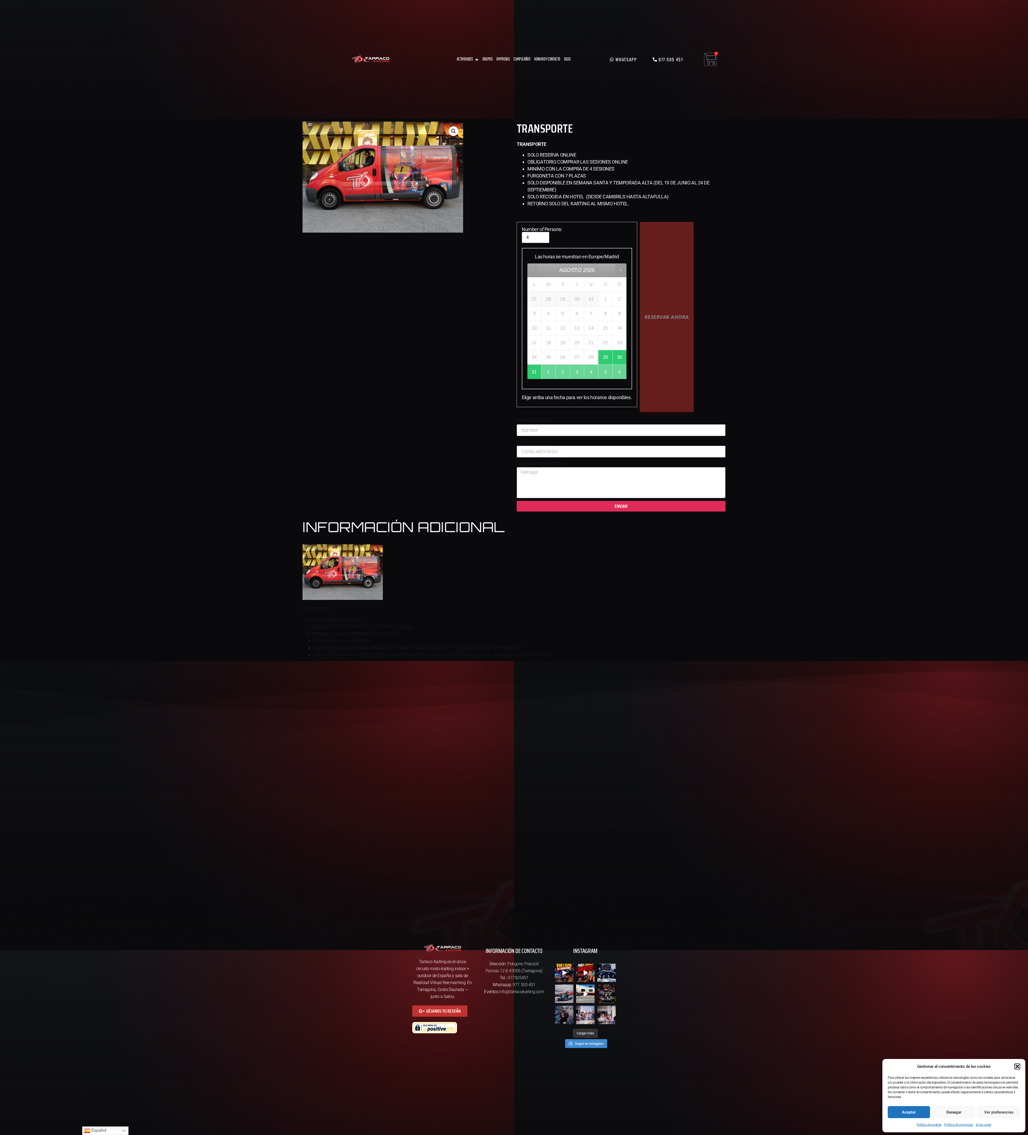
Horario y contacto (547, 59)
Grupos (487, 59)
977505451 (518, 977)
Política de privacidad (958, 1125)
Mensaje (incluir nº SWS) (541, 463)
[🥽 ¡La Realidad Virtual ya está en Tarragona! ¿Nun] (564, 973)
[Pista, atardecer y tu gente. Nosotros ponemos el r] (606, 1015)
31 (534, 371)
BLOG (567, 59)
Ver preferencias (999, 1112)
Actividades (465, 59)
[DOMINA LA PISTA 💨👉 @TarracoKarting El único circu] (564, 1015)
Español (98, 1130)
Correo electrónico (535, 442)
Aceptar (909, 1112)
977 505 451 (524, 984)
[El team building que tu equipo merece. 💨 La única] (585, 1015)
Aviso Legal (983, 1125)
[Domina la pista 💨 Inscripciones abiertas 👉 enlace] (606, 994)
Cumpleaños (521, 59)
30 (619, 357)
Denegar (953, 1112)
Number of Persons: (542, 229)
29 (605, 357)
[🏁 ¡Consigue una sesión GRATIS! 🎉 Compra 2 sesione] (585, 973)
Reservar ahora (667, 317)
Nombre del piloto (534, 420)
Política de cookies (929, 1125)
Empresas (502, 59)
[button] (1017, 1066)
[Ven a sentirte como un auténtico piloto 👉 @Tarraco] (564, 994)
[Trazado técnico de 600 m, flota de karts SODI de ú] (606, 973)
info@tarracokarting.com (521, 991)
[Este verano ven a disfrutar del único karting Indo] (585, 994)
